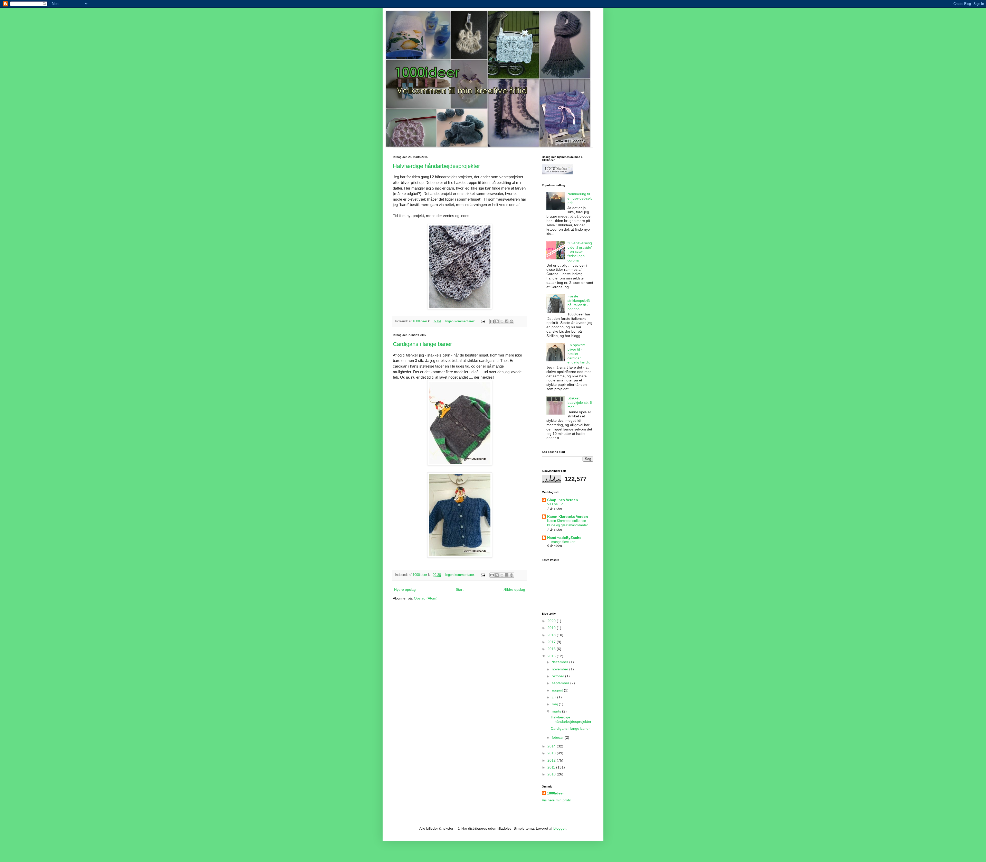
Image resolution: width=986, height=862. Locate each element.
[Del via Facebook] (506, 321)
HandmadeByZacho (564, 538)
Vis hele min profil (556, 800)
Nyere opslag (405, 589)
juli (554, 697)
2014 (552, 746)
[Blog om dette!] (496, 321)
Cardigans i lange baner (422, 344)
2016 (552, 649)
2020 (552, 621)
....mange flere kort (561, 542)
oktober (558, 676)
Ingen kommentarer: (460, 321)
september (561, 683)
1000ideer (555, 793)
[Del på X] (501, 321)
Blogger (559, 828)
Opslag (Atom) (426, 598)
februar (558, 737)
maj (555, 704)
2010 (552, 774)
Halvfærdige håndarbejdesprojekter (436, 166)
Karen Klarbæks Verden (567, 516)
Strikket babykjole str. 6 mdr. (579, 402)
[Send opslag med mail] (482, 321)
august (558, 690)
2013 (552, 753)
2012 (552, 760)
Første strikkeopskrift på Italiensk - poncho (578, 302)
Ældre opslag (514, 589)
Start (459, 589)
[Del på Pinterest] (511, 321)
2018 (552, 635)
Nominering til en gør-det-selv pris (579, 198)
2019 (552, 628)
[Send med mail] (492, 321)
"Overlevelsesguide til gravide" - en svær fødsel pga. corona (579, 251)
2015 (552, 656)
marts (557, 711)
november (560, 669)
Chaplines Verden (562, 500)
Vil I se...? (555, 504)
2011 (551, 767)
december (560, 662)
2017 (552, 642)
